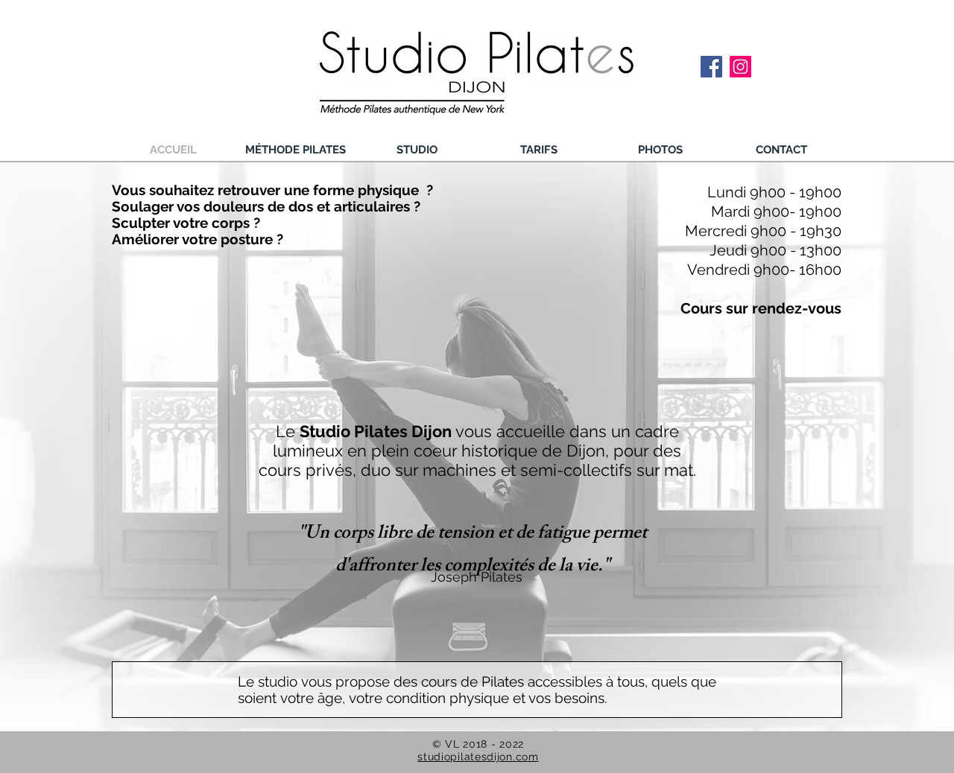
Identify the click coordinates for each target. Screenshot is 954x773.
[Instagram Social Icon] (740, 66)
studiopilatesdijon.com (477, 757)
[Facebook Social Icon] (711, 66)
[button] (295, 150)
